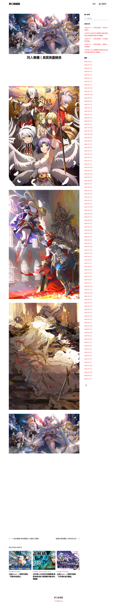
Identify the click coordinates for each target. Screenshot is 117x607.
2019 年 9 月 (88, 336)
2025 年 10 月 (88, 94)
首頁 (94, 4)
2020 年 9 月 (88, 296)
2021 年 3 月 (88, 276)
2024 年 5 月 (88, 151)
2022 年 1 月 (88, 243)
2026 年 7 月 (88, 65)
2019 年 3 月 (88, 355)
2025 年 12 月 (88, 88)
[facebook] (86, 385)
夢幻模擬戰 (11, 571)
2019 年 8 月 (88, 339)
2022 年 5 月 (88, 230)
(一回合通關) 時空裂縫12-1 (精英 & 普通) (25, 539)
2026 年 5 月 (88, 71)
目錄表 (103, 4)
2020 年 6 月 (88, 306)
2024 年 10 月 (88, 134)
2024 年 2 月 (88, 161)
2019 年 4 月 (88, 352)
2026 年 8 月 (88, 61)
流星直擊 (45, 571)
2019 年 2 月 (88, 359)
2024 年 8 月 (88, 141)
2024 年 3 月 (88, 157)
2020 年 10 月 (88, 293)
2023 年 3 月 (88, 197)
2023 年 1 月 (88, 203)
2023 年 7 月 (88, 184)
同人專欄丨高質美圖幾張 (44, 58)
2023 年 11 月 (88, 170)
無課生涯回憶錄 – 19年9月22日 (66, 539)
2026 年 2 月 (88, 81)
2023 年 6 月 (88, 187)
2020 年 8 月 (88, 299)
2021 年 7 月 (88, 263)
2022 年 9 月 (88, 217)
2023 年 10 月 (88, 174)
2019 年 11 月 (88, 329)
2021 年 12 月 (88, 246)
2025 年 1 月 (88, 124)
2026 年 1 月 (88, 85)
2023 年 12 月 (88, 167)
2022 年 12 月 (88, 207)
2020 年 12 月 (88, 286)
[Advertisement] (44, 73)
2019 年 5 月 (88, 349)
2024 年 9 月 (88, 137)
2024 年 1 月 (88, 164)
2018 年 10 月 (88, 372)
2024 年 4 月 (88, 154)
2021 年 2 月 (88, 279)
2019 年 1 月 (87, 362)
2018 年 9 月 (88, 375)
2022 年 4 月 (88, 233)
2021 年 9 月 (88, 256)
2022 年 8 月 (88, 220)
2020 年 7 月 (88, 303)
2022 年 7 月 (88, 223)
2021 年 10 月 (88, 253)
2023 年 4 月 (88, 194)
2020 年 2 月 (88, 319)
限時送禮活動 (17, 571)
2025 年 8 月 (88, 101)
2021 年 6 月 (88, 266)
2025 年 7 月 (88, 104)
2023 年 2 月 (88, 200)
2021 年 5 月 (88, 270)
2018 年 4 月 (88, 379)
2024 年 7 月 (88, 144)
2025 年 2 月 (88, 121)
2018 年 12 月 (88, 365)
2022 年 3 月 (88, 236)
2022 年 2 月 (88, 240)
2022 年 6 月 (88, 227)
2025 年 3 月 (88, 118)
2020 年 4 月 (88, 312)
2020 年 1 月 (88, 322)
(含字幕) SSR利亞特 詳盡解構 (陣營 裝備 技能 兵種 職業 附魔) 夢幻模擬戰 (44, 576)
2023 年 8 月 (88, 180)
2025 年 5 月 (88, 111)
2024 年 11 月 (88, 131)
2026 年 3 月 (88, 78)
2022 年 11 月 (88, 210)
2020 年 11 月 (88, 289)
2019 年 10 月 (88, 332)
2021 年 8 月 (88, 260)
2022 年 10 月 (88, 213)
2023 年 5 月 (88, 190)
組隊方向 (49, 571)
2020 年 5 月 (88, 309)
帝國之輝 (40, 571)
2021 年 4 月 (88, 273)
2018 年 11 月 (88, 369)
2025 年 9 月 (88, 98)
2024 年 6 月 (88, 147)
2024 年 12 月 (88, 127)
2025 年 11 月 (88, 91)
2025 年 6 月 (88, 108)
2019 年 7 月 (88, 342)
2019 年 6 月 (88, 346)
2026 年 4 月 (88, 75)
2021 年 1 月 (87, 283)
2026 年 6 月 (88, 68)
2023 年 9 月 (88, 177)
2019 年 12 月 (88, 326)
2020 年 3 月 (88, 316)
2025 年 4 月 (88, 114)
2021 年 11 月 (88, 250)
